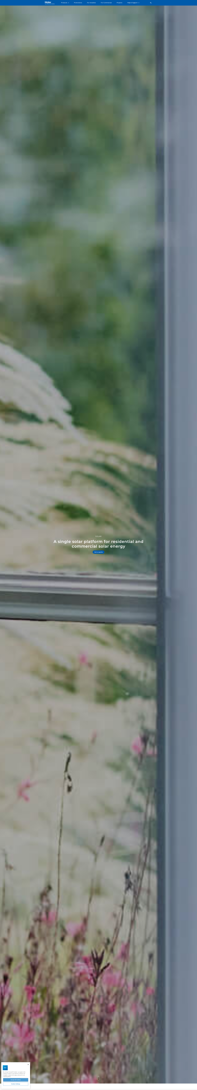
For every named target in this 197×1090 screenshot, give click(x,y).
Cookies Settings (15, 1084)
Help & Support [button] (132, 2)
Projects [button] (119, 2)
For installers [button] (91, 2)
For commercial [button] (106, 2)
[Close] (28, 1064)
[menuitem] (65, 2)
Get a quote (98, 552)
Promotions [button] (78, 2)
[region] (15, 1075)
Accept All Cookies (16, 1079)
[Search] (151, 3)
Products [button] (64, 2)
